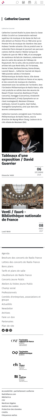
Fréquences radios (9, 415)
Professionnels (9, 292)
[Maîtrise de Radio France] (22, 378)
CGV (3, 400)
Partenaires (7, 321)
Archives (6, 312)
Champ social (9, 288)
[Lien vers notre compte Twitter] (3, 330)
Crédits (5, 412)
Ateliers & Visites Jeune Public (17, 283)
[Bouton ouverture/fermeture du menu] (41, 2)
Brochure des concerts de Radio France (22, 257)
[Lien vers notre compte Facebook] (7, 330)
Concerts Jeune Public (13, 279)
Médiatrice (6, 397)
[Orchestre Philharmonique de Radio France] (22, 354)
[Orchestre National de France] (22, 342)
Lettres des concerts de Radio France (21, 262)
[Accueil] (3, 2)
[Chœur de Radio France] (22, 366)
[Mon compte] (35, 2)
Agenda (5, 253)
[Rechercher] (17, 2)
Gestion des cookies (10, 406)
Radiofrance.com (9, 394)
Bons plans (7, 266)
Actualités (7, 304)
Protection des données (12, 409)
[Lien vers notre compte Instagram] (10, 330)
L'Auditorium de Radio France (17, 275)
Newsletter (7, 308)
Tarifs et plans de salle (13, 270)
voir (22, 152)
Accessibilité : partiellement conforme (18, 391)
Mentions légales (9, 403)
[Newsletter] (29, 2)
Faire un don (8, 317)
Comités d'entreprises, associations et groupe (21, 298)
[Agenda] (23, 2)
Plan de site (8, 325)
